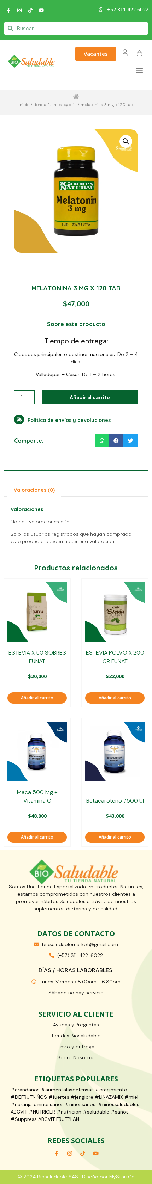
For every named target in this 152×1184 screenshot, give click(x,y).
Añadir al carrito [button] (37, 698)
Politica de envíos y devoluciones (69, 420)
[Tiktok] (30, 10)
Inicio (24, 105)
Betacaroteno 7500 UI (115, 800)
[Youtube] (41, 10)
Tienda (40, 105)
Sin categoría (63, 105)
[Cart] (139, 54)
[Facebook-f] (8, 10)
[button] (139, 70)
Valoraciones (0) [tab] (34, 490)
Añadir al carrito (90, 397)
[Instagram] (19, 10)
